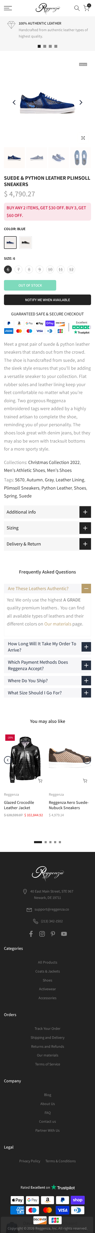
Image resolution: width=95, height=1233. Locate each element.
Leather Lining (70, 480)
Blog (47, 1094)
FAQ (48, 1112)
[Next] (80, 102)
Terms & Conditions (60, 1161)
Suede (25, 496)
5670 (20, 480)
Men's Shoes (59, 470)
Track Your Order (47, 1028)
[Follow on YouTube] (64, 934)
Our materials (57, 624)
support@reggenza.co (52, 909)
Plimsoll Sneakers (21, 488)
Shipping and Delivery (47, 1037)
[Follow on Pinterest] (53, 934)
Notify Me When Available (47, 299)
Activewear (47, 989)
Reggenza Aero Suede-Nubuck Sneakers (69, 805)
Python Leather (56, 488)
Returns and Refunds (47, 1046)
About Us (47, 1103)
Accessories (47, 997)
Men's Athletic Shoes (24, 470)
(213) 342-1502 (51, 921)
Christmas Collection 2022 (54, 462)
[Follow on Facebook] (31, 934)
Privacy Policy (29, 1161)
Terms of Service (47, 1064)
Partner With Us (47, 1130)
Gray (49, 480)
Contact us (47, 1121)
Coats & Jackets (47, 971)
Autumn (35, 480)
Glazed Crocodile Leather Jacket (19, 805)
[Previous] (14, 102)
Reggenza (11, 794)
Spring (10, 496)
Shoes (80, 488)
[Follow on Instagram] (42, 934)
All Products (47, 962)
